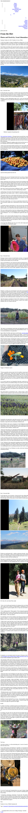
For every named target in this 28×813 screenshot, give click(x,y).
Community (5, 806)
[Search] (14, 14)
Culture (9, 806)
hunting (21, 806)
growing (14, 806)
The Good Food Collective (6, 136)
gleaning (18, 806)
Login (2, 811)
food (12, 806)
